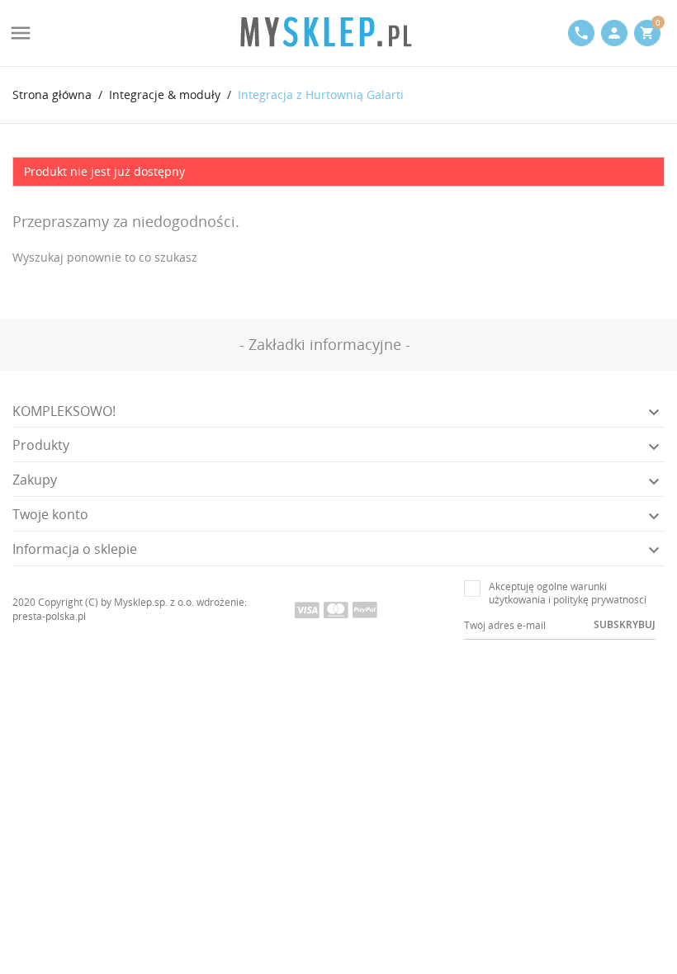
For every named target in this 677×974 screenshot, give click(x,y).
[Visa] (307, 609)
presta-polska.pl (49, 616)
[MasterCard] (336, 609)
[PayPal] (365, 609)
